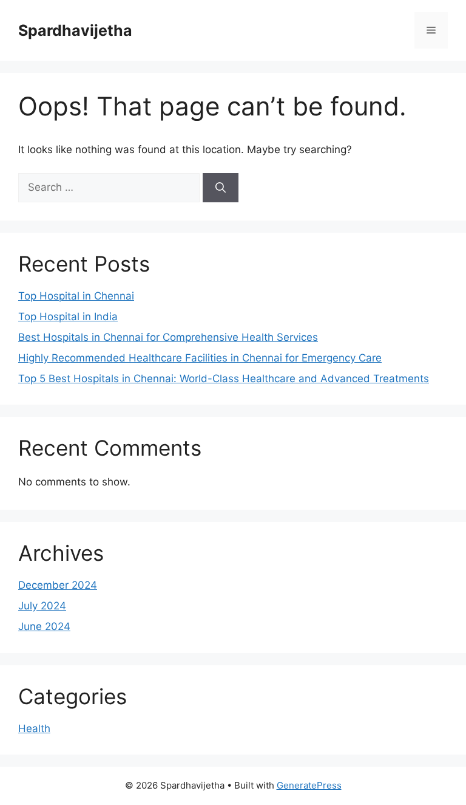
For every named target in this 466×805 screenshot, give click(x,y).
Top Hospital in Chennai (76, 296)
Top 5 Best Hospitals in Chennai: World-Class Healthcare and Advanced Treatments (223, 378)
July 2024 (42, 606)
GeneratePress (309, 785)
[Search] (220, 187)
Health (34, 728)
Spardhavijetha (75, 30)
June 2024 (44, 626)
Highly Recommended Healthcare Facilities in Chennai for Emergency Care (200, 358)
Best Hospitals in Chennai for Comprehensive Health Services (168, 337)
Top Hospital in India (68, 316)
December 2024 (57, 585)
